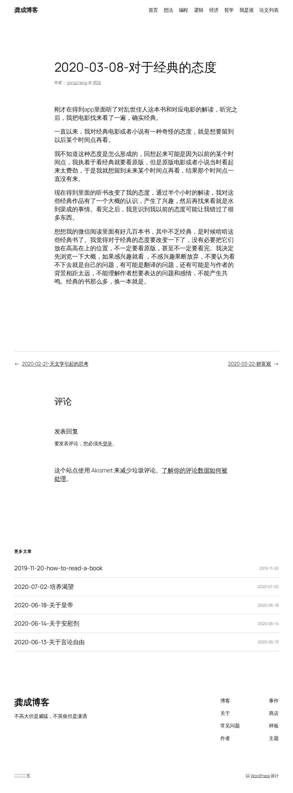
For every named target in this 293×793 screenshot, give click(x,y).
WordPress (260, 775)
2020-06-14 (268, 623)
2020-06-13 (268, 641)
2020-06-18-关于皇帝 (43, 605)
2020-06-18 (268, 605)
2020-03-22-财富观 (249, 363)
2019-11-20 (269, 568)
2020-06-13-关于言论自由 (49, 642)
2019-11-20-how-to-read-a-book (58, 568)
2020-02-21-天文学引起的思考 (55, 363)
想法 (97, 82)
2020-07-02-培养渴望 (44, 586)
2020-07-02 (268, 586)
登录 (107, 443)
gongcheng (77, 82)
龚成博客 (26, 10)
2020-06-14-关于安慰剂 (46, 623)
